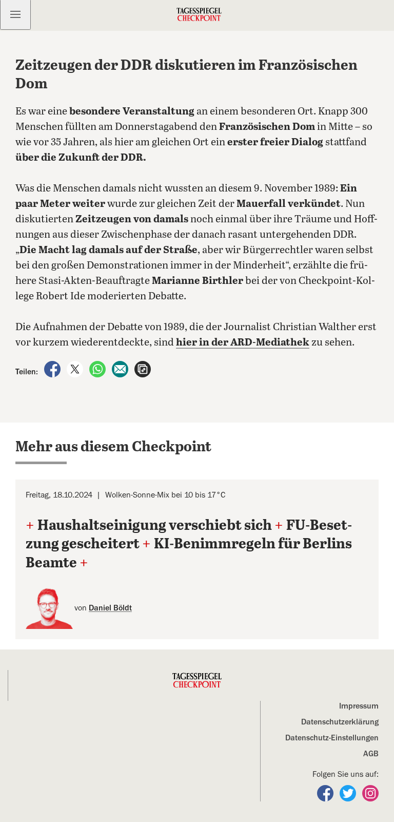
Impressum (359, 706)
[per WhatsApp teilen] (98, 369)
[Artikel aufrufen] (142, 369)
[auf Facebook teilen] (53, 369)
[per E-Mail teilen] (121, 369)
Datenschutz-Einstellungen (332, 738)
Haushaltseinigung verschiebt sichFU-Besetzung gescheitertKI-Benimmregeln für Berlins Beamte (189, 544)
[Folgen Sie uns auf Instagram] (370, 793)
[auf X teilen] (76, 369)
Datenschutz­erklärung (340, 722)
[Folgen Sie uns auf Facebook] (326, 793)
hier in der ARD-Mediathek (242, 343)
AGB (371, 754)
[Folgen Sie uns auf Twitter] (349, 793)
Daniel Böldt (110, 608)
